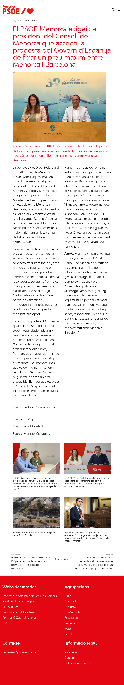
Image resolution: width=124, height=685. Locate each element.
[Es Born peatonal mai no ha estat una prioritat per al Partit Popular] (36, 512)
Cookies (69, 657)
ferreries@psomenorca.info (21, 652)
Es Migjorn (71, 617)
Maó (67, 628)
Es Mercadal (72, 612)
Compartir (62, 559)
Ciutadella (31, 21)
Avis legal (71, 652)
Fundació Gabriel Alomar (19, 617)
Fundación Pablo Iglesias (19, 612)
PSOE (6, 623)
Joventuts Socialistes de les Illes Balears (29, 596)
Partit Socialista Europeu (19, 601)
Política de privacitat (78, 663)
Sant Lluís (70, 634)
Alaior (68, 596)
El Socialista (10, 607)
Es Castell (71, 607)
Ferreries (70, 623)
